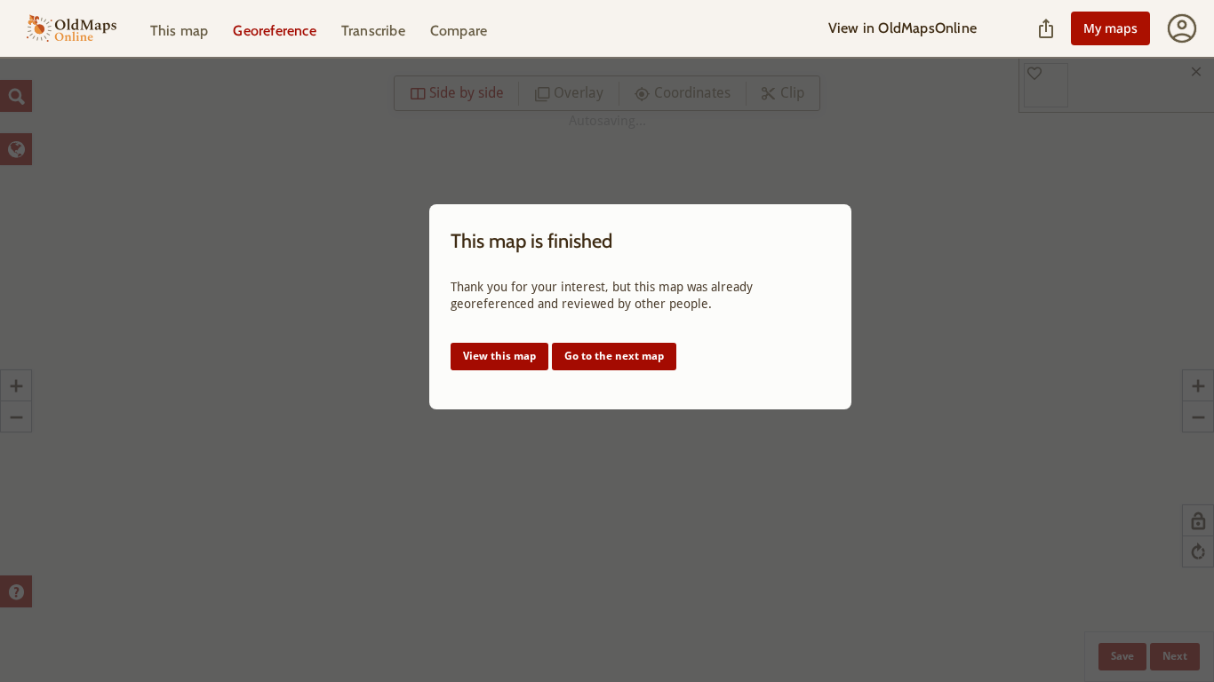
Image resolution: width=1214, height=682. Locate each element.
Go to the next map (614, 356)
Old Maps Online (71, 29)
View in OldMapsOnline (902, 28)
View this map (499, 356)
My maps (1110, 28)
